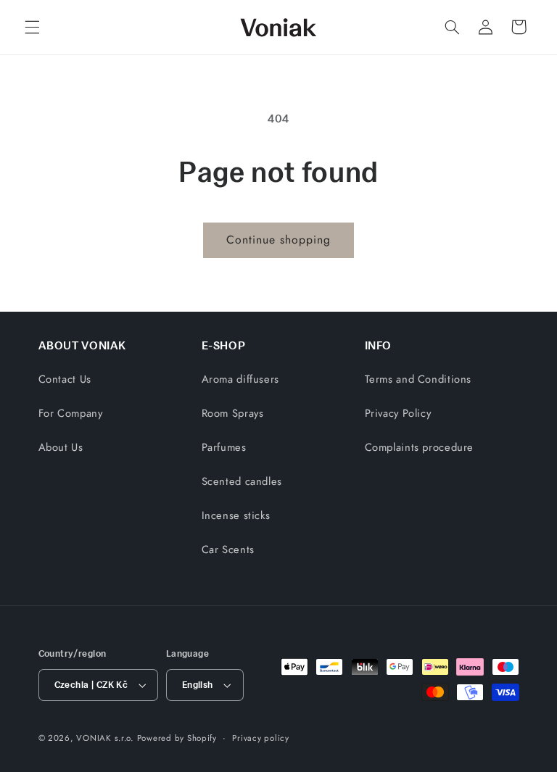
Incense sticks (236, 515)
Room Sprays (233, 413)
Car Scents (228, 549)
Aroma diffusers (240, 379)
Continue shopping (278, 239)
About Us (60, 447)
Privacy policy (260, 738)
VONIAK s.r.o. (104, 738)
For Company (70, 413)
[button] (32, 26)
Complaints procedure (419, 447)
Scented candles (242, 481)
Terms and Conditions (418, 379)
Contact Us (64, 379)
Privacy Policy (398, 413)
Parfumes (224, 447)
